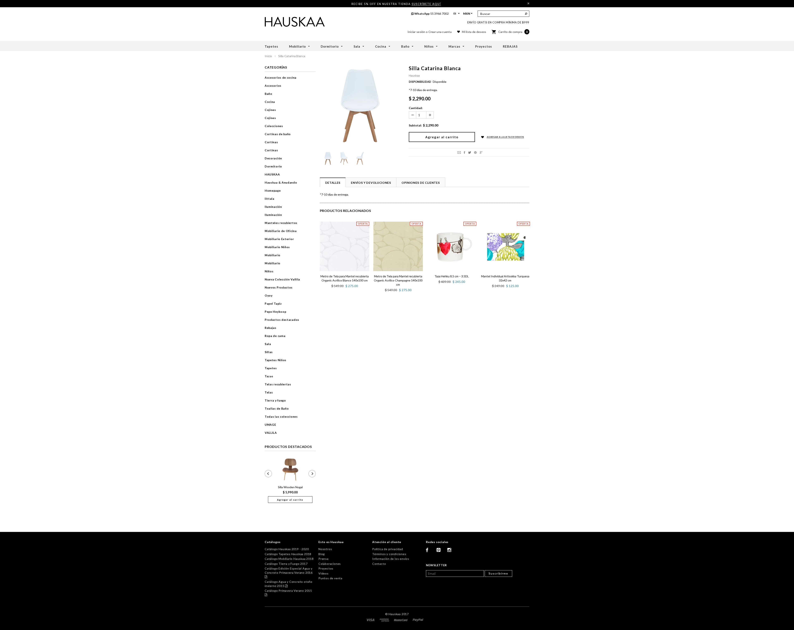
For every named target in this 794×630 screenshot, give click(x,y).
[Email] (459, 152)
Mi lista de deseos (474, 32)
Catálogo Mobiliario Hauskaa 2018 (289, 558)
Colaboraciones (329, 563)
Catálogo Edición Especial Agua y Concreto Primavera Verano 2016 (289, 572)
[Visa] (370, 619)
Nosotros (325, 549)
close (528, 3)
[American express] (384, 619)
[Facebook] (429, 551)
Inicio (268, 56)
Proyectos (325, 568)
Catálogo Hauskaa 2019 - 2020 (287, 549)
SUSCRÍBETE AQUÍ (426, 4)
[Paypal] (418, 619)
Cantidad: (416, 108)
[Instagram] (451, 551)
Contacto (379, 563)
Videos (323, 573)
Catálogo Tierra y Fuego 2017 (286, 563)
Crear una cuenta (440, 32)
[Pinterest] (475, 152)
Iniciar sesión (416, 32)
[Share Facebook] (464, 152)
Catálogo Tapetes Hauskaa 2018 (288, 554)
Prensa (323, 558)
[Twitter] (469, 152)
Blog (321, 554)
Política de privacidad (387, 549)
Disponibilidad (420, 81)
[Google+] (481, 152)
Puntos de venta (330, 578)
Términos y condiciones (389, 554)
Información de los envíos (390, 558)
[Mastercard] (401, 619)
